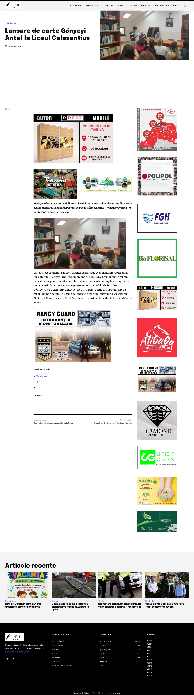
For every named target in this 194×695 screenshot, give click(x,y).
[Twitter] (7, 121)
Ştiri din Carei (11, 23)
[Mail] (13, 658)
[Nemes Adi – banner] (106, 184)
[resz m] (83, 138)
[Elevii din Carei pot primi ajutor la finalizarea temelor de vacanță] (27, 585)
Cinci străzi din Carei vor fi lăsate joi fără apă (112, 423)
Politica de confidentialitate (17, 652)
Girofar (55, 601)
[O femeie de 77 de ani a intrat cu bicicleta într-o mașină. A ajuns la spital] (74, 585)
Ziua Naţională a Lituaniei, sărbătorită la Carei (53, 423)
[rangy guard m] (83, 336)
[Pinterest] (7, 127)
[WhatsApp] (7, 134)
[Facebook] (7, 115)
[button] (185, 5)
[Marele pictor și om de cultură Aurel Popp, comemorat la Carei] (167, 585)
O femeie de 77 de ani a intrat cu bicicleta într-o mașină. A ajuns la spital (70, 607)
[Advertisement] (97, 80)
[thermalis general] (55, 184)
